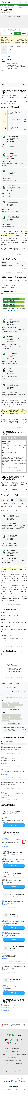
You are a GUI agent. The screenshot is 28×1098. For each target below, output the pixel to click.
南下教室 (4, 965)
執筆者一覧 (4, 1054)
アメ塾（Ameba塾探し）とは (16, 1048)
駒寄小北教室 (4, 770)
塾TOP (2, 7)
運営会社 (21, 1060)
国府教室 (3, 781)
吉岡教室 (4, 858)
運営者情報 (18, 1054)
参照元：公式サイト (22, 455)
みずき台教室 (5, 932)
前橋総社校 (4, 879)
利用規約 (24, 1054)
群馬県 (6, 7)
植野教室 (4, 954)
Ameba (8, 1081)
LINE (13, 1039)
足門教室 (3, 792)
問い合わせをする (5, 732)
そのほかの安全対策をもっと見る (14, 723)
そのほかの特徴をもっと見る (14, 709)
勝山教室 (3, 757)
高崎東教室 (4, 985)
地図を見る (4, 751)
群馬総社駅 (13, 7)
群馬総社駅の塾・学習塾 (9, 1005)
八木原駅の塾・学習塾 (8, 1007)
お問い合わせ (8, 1063)
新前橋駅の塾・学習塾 (8, 1010)
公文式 (8, 57)
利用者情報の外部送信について (10, 1060)
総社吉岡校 (4, 817)
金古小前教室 (4, 746)
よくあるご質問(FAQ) (17, 1063)
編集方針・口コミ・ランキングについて (14, 1051)
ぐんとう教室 (5, 920)
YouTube (19, 1042)
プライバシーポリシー (13, 1057)
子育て (11, 1042)
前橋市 (9, 7)
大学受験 (20, 1039)
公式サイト (14, 825)
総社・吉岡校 (5, 900)
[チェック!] (24, 842)
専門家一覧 (11, 1054)
